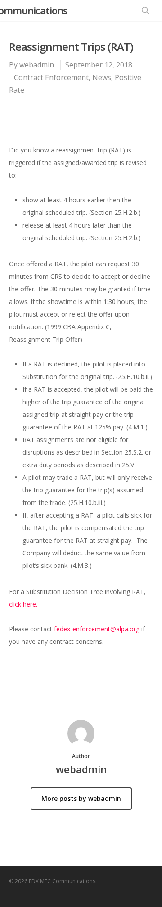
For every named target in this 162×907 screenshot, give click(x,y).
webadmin (36, 65)
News (101, 77)
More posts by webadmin (81, 798)
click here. (23, 604)
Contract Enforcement (51, 77)
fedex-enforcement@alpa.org (97, 629)
